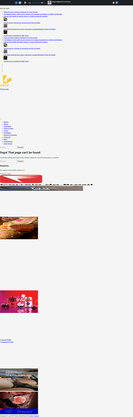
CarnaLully (7, 137)
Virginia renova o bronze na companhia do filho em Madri (22, 23)
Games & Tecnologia (10, 135)
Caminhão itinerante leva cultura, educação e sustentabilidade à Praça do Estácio (30, 29)
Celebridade (7, 126)
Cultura (6, 131)
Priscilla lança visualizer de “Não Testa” (16, 35)
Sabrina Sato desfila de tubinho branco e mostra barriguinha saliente (26, 16)
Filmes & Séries (8, 128)
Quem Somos (8, 144)
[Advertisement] (66, 104)
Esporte (6, 122)
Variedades (7, 133)
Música (6, 124)
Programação (4, 89)
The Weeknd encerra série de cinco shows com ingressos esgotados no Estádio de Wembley (33, 14)
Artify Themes (34, 416)
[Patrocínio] (19, 239)
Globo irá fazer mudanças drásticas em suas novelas (21, 12)
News (5, 139)
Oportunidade (8, 141)
